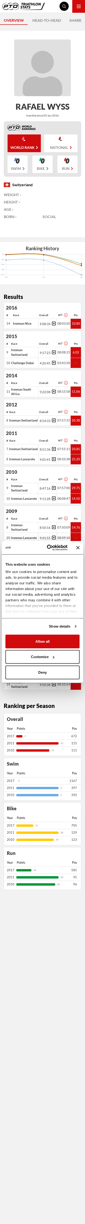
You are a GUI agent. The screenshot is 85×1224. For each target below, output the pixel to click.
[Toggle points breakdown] (53, 323)
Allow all (42, 641)
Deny (42, 672)
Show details (59, 626)
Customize (40, 657)
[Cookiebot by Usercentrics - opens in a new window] (50, 548)
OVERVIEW (14, 20)
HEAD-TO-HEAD (46, 20)
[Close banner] (78, 547)
